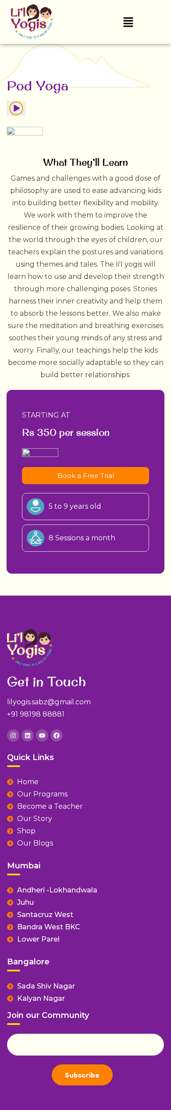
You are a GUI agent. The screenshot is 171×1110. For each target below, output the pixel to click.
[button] (128, 22)
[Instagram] (13, 735)
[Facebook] (56, 735)
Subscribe (82, 1075)
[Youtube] (42, 735)
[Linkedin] (27, 735)
